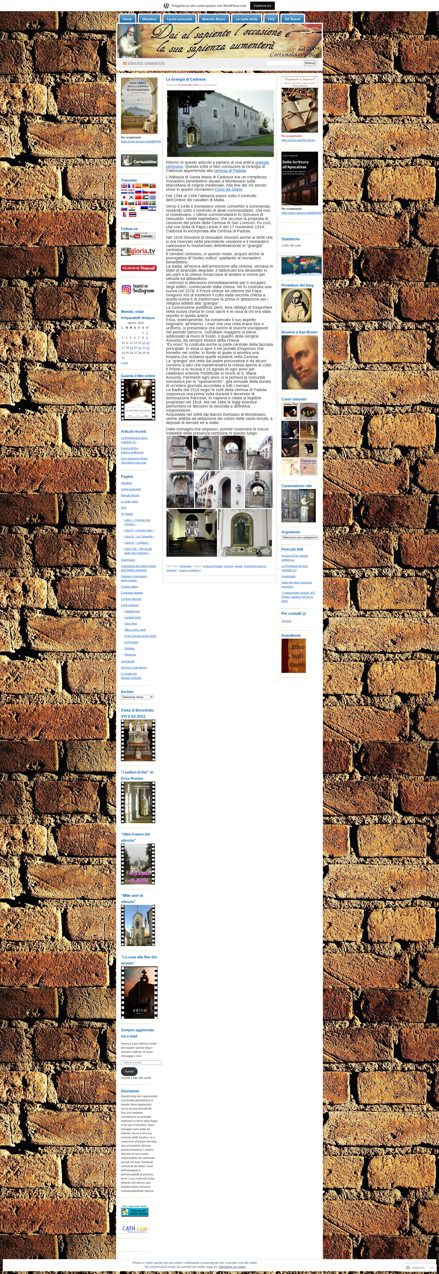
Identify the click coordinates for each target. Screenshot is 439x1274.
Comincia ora (262, 5)
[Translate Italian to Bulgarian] (131, 204)
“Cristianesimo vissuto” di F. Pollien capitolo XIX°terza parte (298, 597)
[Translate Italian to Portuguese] (152, 187)
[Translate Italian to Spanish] (138, 187)
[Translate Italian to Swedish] (152, 204)
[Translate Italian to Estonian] (144, 210)
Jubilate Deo (132, 611)
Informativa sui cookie (232, 1267)
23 (148, 347)
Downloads (128, 560)
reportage (171, 570)
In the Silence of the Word (140, 636)
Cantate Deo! (132, 617)
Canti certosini (130, 605)
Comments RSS (155, 63)
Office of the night (135, 630)
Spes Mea (130, 623)
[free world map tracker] (302, 274)
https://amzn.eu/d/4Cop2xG (298, 140)
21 (139, 347)
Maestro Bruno (213, 19)
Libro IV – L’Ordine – (137, 542)
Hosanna (130, 654)
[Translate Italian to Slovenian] (124, 210)
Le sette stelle (247, 19)
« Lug (124, 362)
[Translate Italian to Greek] (152, 198)
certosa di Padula (230, 170)
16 (148, 342)
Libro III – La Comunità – (139, 536)
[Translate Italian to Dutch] (124, 192)
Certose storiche (131, 599)
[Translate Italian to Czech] (145, 192)
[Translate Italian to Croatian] (131, 192)
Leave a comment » (190, 570)
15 (143, 342)
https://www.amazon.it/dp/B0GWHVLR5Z (306, 213)
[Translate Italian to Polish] (152, 192)
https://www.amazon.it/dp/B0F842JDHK (145, 141)
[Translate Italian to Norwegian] (145, 204)
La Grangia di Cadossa (186, 79)
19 (131, 347)
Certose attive (129, 586)
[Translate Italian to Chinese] (138, 198)
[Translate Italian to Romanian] (124, 204)
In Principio (131, 642)
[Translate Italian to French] (131, 187)
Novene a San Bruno (134, 667)
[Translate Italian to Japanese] (124, 198)
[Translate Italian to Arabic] (145, 198)
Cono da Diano (228, 189)
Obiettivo (149, 19)
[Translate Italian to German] (145, 187)
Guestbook (127, 661)
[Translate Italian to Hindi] (132, 210)
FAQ (271, 19)
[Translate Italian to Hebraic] (152, 210)
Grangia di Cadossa (255, 566)
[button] (179, 453)
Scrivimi (286, 621)
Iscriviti (129, 1071)
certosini (228, 566)
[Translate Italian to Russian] (138, 192)
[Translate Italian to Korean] (131, 198)
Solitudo (129, 648)
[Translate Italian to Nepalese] (124, 215)
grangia (238, 566)
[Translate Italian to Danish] (138, 204)
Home (127, 19)
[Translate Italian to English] (124, 187)
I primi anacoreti (179, 19)
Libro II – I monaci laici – (139, 530)
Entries (135, 63)
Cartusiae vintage (132, 592)
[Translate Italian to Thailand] (132, 215)
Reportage (185, 566)
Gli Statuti (292, 19)
